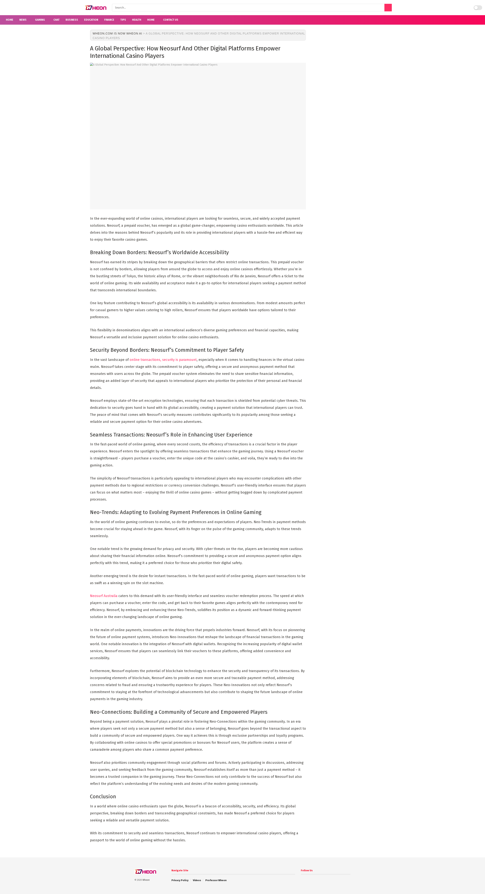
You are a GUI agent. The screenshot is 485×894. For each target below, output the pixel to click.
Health (136, 19)
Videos (197, 880)
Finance (109, 19)
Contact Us (170, 19)
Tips (123, 19)
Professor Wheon (216, 880)
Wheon (146, 880)
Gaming (40, 19)
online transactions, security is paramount (163, 360)
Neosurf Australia (103, 596)
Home (9, 19)
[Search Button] (388, 7)
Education (91, 19)
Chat (56, 19)
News (23, 19)
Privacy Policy (180, 880)
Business (72, 19)
